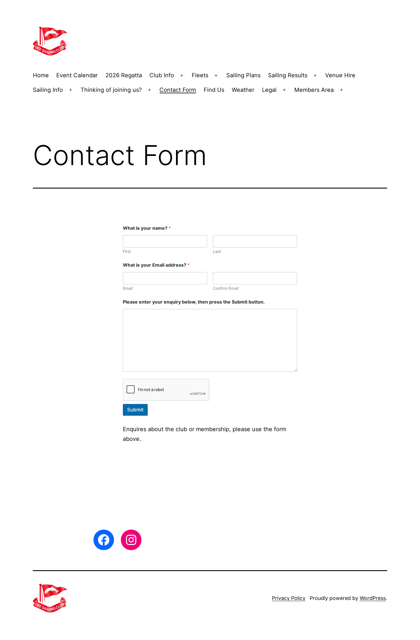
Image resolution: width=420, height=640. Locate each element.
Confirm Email (225, 288)
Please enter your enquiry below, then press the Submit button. (194, 302)
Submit (135, 410)
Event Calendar (77, 75)
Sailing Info (48, 89)
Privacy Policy (288, 598)
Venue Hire (340, 75)
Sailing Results (287, 75)
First (127, 251)
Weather (243, 89)
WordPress (373, 598)
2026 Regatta (123, 75)
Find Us (214, 89)
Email (128, 288)
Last (217, 251)
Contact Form (177, 89)
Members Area (314, 89)
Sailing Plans (243, 75)
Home (41, 75)
